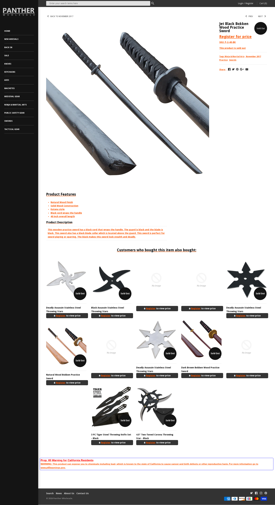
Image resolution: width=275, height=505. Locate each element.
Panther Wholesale (62, 498)
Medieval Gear (12, 96)
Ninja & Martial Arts (15, 105)
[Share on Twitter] (233, 69)
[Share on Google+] (242, 69)
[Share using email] (246, 69)
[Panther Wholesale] (19, 12)
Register (249, 3)
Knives (7, 64)
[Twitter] (251, 493)
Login (240, 3)
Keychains (9, 72)
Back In (8, 47)
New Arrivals (11, 39)
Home (7, 31)
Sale (6, 55)
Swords (8, 121)
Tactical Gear (11, 129)
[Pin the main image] (237, 69)
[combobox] (98, 3)
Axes (6, 80)
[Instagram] (261, 493)
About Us (69, 493)
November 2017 (253, 56)
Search (50, 493)
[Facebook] (256, 493)
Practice (223, 60)
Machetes (9, 88)
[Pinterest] (265, 493)
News (59, 493)
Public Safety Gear (14, 113)
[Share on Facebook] (229, 69)
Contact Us (82, 493)
